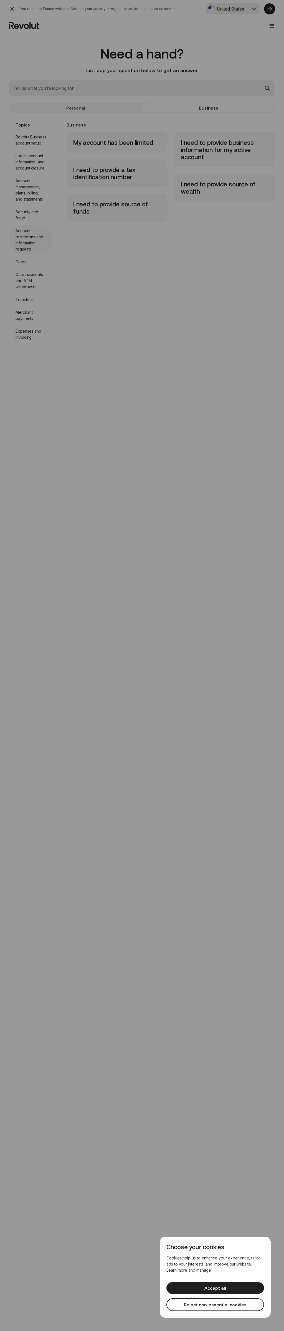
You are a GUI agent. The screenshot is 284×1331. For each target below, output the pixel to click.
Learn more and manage (188, 1270)
